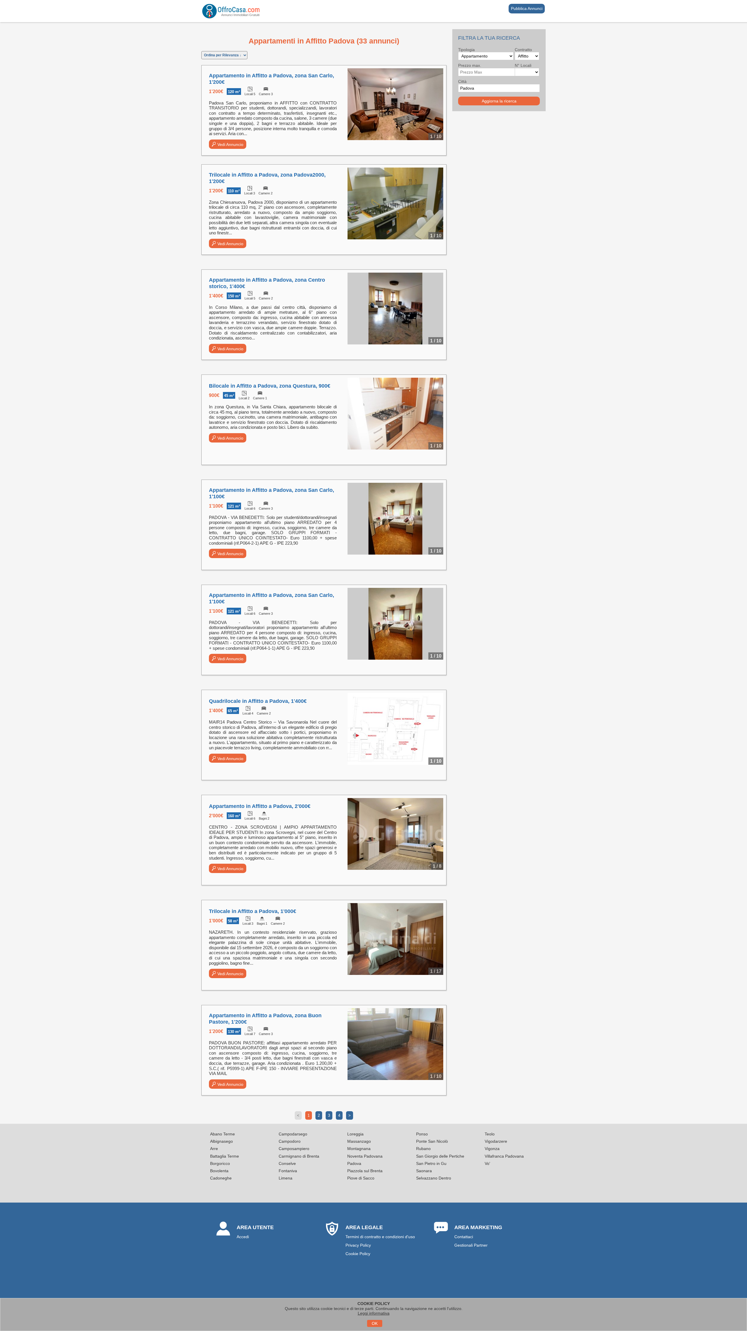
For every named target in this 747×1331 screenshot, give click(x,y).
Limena (285, 1178)
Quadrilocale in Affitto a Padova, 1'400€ (258, 701)
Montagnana (359, 1148)
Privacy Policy (358, 1245)
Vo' (487, 1163)
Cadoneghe (221, 1178)
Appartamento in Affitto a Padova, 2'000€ (259, 806)
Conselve (287, 1163)
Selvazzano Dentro (433, 1178)
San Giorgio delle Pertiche (440, 1156)
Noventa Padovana (365, 1156)
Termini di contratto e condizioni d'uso (380, 1236)
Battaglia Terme (224, 1156)
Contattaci (463, 1236)
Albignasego (221, 1141)
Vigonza (492, 1148)
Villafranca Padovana (504, 1156)
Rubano (423, 1148)
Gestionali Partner (471, 1245)
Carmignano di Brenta (299, 1156)
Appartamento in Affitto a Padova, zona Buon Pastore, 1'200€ (265, 1019)
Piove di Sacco (360, 1178)
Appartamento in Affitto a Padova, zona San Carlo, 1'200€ (271, 79)
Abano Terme (222, 1134)
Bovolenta (219, 1170)
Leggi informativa (374, 1313)
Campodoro (290, 1141)
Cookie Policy (357, 1253)
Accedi (243, 1236)
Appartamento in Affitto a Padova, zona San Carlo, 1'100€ (271, 493)
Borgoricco (220, 1163)
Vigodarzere (496, 1141)
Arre (214, 1148)
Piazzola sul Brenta (365, 1170)
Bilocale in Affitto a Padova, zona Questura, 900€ (269, 386)
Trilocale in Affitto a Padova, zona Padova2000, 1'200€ (267, 178)
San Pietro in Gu (431, 1163)
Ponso (422, 1134)
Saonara (424, 1170)
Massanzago (359, 1141)
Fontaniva (288, 1170)
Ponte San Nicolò (432, 1141)
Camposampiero (294, 1148)
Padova (354, 1163)
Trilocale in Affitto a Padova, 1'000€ (252, 911)
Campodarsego (293, 1134)
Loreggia (355, 1134)
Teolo (490, 1134)
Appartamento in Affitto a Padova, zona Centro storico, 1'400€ (267, 283)
